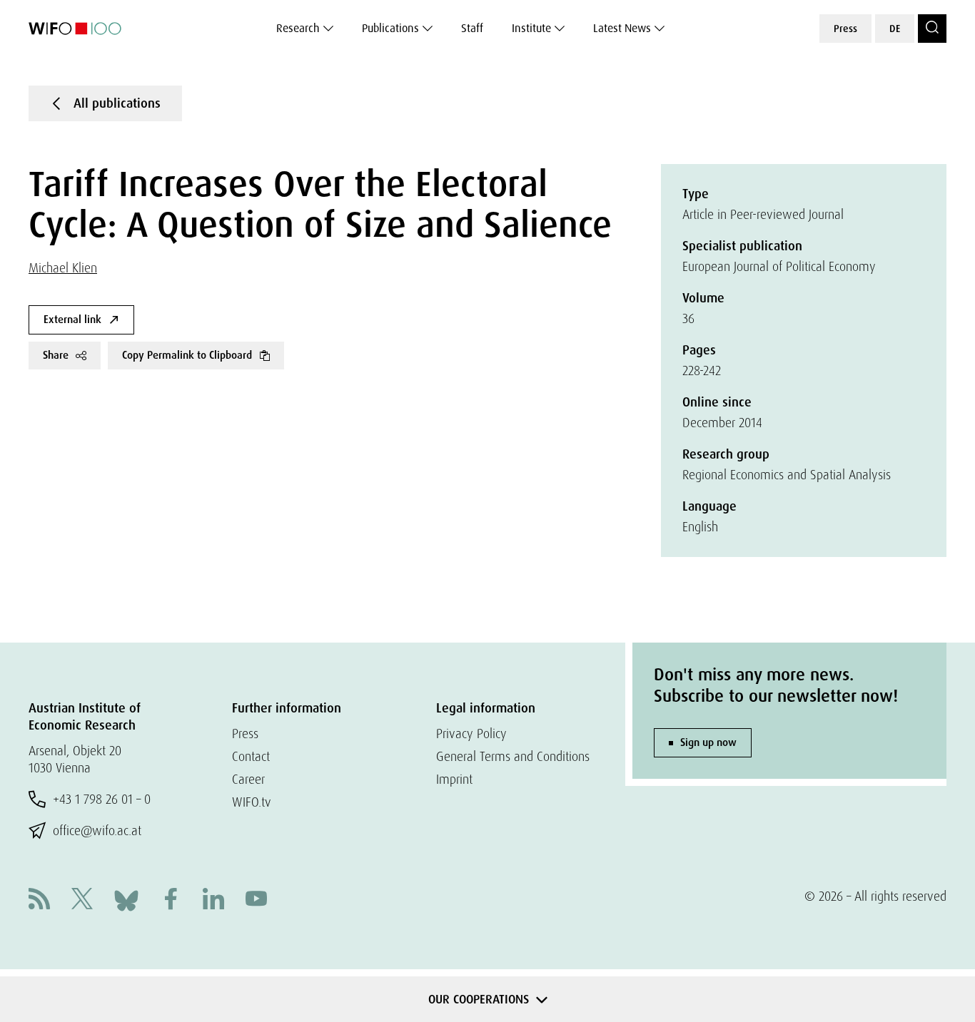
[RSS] (39, 900)
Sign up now (708, 742)
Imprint (454, 779)
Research (298, 28)
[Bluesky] (126, 899)
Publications (390, 28)
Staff (472, 28)
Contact (251, 756)
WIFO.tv (251, 802)
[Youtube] (256, 900)
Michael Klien (63, 268)
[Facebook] (170, 900)
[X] (82, 900)
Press (845, 28)
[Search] (932, 28)
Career (248, 779)
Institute (531, 28)
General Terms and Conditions (513, 756)
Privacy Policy (471, 733)
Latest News (622, 28)
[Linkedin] (213, 900)
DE (894, 28)
